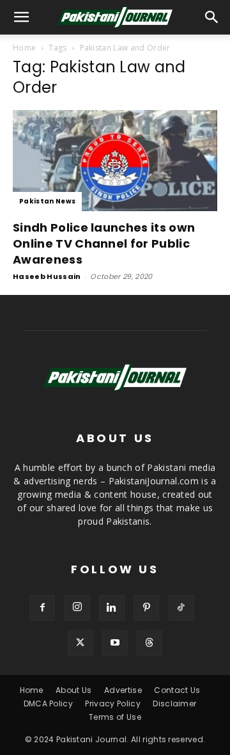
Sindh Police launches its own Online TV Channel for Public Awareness (104, 243)
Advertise (123, 690)
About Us (74, 690)
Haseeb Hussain (46, 276)
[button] (212, 17)
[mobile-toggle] (21, 17)
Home (24, 47)
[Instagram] (77, 608)
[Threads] (149, 643)
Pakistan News (47, 201)
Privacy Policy (112, 703)
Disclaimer (174, 703)
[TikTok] (181, 608)
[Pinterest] (146, 608)
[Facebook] (42, 608)
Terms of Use (115, 716)
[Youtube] (115, 643)
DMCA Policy (48, 703)
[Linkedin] (112, 608)
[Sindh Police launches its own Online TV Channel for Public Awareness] (115, 160)
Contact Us (177, 690)
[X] (80, 643)
